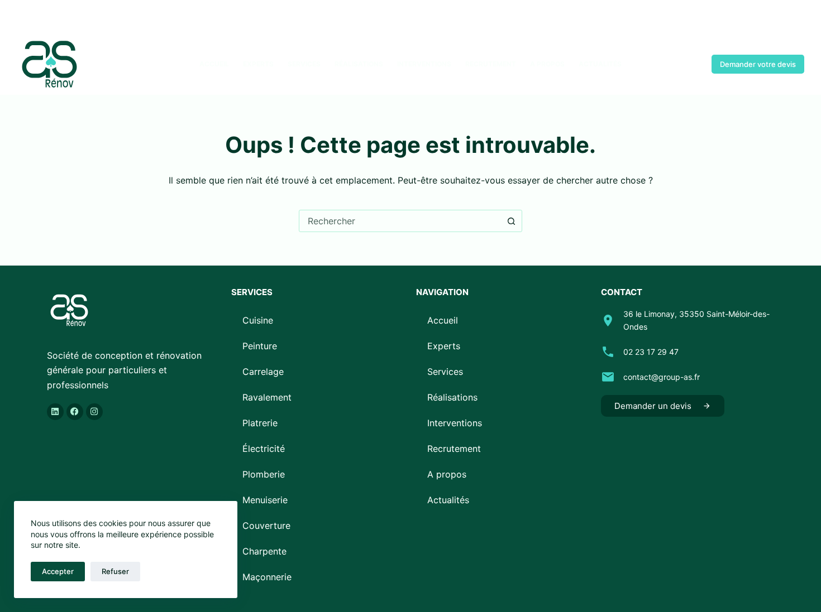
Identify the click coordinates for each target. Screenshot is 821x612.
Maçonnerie (267, 576)
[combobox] (399, 221)
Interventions (424, 64)
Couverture (266, 525)
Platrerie (260, 422)
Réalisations (359, 64)
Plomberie (263, 474)
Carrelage (263, 371)
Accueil (214, 64)
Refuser (115, 571)
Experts (258, 64)
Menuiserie (265, 499)
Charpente (264, 551)
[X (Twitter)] (38, 17)
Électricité (263, 448)
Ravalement (267, 397)
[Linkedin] (55, 411)
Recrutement (490, 64)
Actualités (600, 64)
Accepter (58, 571)
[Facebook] (21, 17)
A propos (547, 64)
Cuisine (257, 320)
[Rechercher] (800, 17)
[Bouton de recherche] (511, 221)
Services (304, 64)
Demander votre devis (758, 64)
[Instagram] (54, 17)
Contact (677, 64)
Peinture (259, 345)
